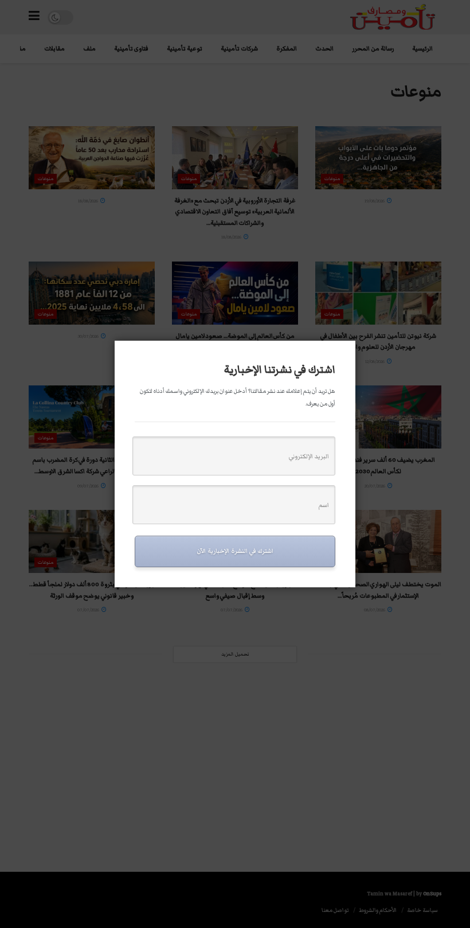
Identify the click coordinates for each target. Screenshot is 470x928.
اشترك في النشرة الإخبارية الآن (235, 551)
